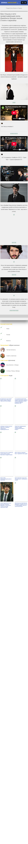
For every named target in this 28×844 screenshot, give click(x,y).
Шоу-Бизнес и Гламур (16, 8)
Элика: (9, 3)
